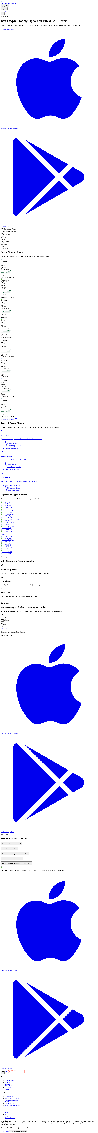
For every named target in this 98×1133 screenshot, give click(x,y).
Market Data (8, 1086)
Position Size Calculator (12, 1098)
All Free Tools (9, 1096)
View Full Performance (8, 419)
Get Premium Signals (7, 30)
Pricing (12, 3)
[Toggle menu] (3, 13)
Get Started (4, 11)
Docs (18, 3)
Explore (4, 6)
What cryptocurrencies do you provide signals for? (15, 863)
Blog (6, 1114)
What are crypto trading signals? (10, 844)
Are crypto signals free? (8, 849)
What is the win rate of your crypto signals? (14, 854)
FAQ (15, 3)
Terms (7, 1131)
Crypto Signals (9, 1080)
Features (7, 3)
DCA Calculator (9, 1102)
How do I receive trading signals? (11, 858)
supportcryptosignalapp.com (18, 1131)
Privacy (3, 1131)
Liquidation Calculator (11, 1100)
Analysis (7, 1084)
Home (2, 3)
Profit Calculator (10, 1103)
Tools (3, 9)
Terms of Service (10, 1118)
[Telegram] (6, 1073)
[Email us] (3, 1072)
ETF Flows (8, 1087)
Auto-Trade (8, 1082)
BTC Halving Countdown (12, 1105)
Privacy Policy (9, 1116)
